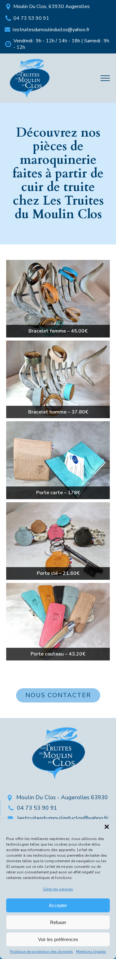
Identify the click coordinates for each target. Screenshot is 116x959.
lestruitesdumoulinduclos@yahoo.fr (51, 30)
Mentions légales (91, 951)
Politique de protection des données (41, 951)
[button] (107, 827)
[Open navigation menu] (105, 78)
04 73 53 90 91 (31, 18)
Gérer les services (58, 889)
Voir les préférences (58, 939)
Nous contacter (58, 695)
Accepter (58, 905)
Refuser (58, 922)
